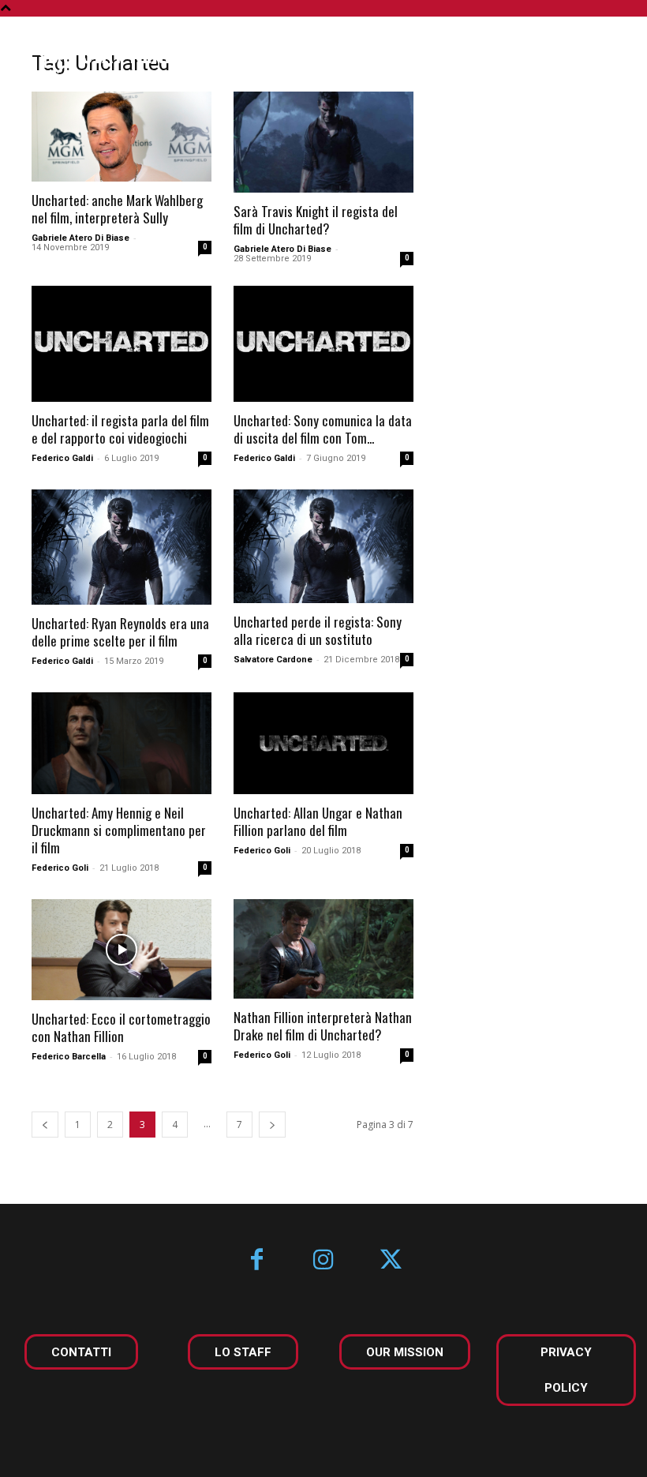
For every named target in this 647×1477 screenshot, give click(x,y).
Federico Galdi (62, 458)
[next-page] (272, 1124)
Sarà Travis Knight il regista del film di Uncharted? (316, 219)
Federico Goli (60, 868)
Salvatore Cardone (273, 659)
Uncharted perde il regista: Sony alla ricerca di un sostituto (318, 630)
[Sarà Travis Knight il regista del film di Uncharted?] (323, 142)
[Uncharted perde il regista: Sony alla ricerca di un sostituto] (323, 546)
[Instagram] (323, 1261)
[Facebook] (256, 1261)
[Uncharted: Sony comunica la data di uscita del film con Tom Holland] (323, 344)
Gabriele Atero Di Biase (80, 238)
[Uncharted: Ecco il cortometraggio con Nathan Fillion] (121, 949)
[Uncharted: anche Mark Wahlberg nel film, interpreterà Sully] (121, 137)
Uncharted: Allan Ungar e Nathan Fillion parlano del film (318, 821)
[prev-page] (45, 1124)
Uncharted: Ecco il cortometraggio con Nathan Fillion (121, 1027)
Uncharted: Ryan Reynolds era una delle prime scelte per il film (120, 631)
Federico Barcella (69, 1057)
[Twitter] (391, 1261)
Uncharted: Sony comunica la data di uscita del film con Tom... (323, 429)
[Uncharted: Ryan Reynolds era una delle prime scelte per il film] (121, 547)
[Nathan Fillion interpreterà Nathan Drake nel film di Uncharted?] (323, 949)
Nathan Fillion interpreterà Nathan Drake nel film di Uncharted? (323, 1025)
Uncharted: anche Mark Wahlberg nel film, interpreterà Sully (117, 208)
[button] (610, 53)
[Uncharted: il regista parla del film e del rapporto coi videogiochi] (121, 344)
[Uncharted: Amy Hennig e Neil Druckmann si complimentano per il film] (121, 742)
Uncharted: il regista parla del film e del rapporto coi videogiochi (120, 429)
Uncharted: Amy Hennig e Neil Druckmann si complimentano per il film (119, 830)
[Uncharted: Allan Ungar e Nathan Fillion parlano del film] (323, 742)
